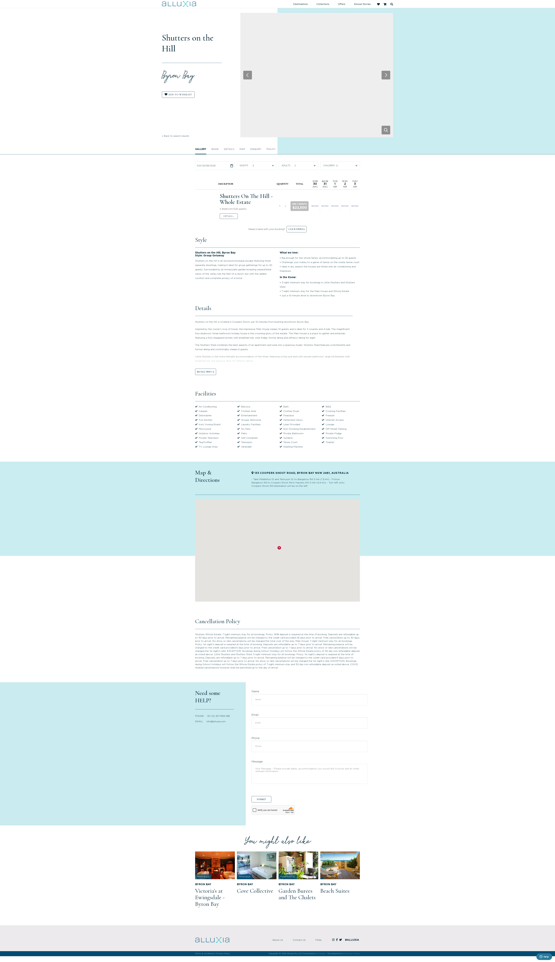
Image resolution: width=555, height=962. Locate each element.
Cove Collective (255, 890)
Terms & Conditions (204, 954)
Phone (255, 738)
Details (229, 149)
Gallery (200, 149)
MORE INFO (204, 371)
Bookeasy (321, 954)
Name (255, 691)
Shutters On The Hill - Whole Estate (246, 199)
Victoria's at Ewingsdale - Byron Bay (210, 897)
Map (242, 149)
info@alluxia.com (216, 721)
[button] (300, 206)
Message (257, 761)
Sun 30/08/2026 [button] (206, 166)
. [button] (229, 216)
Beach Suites (334, 890)
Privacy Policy (223, 954)
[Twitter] (341, 940)
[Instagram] (333, 940)
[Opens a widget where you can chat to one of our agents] (544, 957)
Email (255, 715)
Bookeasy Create (351, 954)
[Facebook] (337, 940)
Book (215, 149)
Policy (271, 149)
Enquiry (255, 149)
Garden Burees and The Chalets (297, 894)
